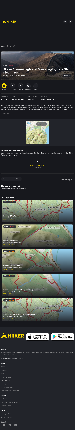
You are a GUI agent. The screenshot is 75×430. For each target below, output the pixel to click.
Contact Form (6, 406)
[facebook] (7, 46)
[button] (5, 113)
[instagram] (13, 46)
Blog (2, 374)
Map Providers (6, 377)
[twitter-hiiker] (10, 425)
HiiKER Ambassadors (8, 399)
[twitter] (10, 46)
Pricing (3, 384)
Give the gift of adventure (10, 391)
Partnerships (5, 380)
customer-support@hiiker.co (11, 402)
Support (4, 370)
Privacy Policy (6, 414)
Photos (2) (67, 75)
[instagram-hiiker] (15, 425)
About (3, 367)
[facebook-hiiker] (4, 425)
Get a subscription (7, 387)
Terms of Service (6, 417)
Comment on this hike (11, 179)
